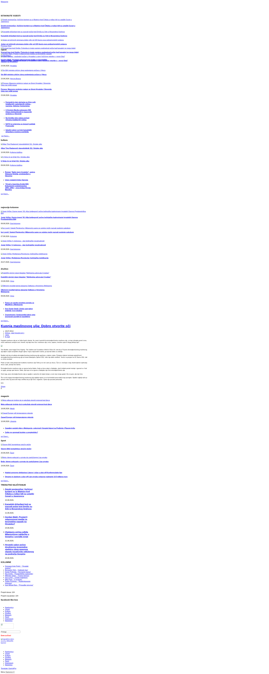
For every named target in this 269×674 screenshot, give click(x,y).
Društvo (8, 613)
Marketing (8, 621)
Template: (5, 668)
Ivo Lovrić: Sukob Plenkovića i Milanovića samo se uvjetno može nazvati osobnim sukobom (37, 232)
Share (3, 386)
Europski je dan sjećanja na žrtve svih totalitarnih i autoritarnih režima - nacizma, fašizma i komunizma (21, 104)
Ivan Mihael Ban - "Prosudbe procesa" (19, 585)
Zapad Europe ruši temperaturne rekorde (17, 417)
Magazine (4, 2)
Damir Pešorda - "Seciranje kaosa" (18, 572)
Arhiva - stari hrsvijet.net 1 (14, 333)
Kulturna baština (16, 152)
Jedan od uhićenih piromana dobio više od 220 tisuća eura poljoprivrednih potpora (34, 44)
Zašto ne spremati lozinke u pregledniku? (21, 432)
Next (9, 46)
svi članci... (5, 136)
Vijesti (7, 609)
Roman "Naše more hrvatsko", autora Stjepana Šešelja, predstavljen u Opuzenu (20, 174)
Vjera (12, 281)
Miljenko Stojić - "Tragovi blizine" (17, 576)
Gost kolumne (15, 223)
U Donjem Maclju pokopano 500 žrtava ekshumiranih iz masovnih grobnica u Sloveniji (19, 112)
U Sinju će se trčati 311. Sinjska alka (15, 161)
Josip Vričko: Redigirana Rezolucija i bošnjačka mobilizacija (24, 258)
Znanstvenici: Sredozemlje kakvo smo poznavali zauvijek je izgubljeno (20, 316)
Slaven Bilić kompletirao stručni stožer (16, 449)
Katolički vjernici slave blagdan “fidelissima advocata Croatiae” (26, 277)
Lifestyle (13, 421)
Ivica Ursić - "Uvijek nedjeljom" (16, 577)
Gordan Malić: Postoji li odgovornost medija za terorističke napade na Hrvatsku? (16, 520)
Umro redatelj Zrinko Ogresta (16, 180)
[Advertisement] (69, 7)
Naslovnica (9, 607)
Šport (12, 453)
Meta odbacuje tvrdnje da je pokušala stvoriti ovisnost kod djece (26, 404)
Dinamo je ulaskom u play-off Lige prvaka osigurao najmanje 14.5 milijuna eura (36, 477)
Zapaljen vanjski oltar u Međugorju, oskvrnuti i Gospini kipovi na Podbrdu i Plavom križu (40, 428)
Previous (4, 46)
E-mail (7, 337)
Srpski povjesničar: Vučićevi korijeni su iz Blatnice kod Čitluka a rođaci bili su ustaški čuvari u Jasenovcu (19, 492)
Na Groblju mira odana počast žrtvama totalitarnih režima (17, 119)
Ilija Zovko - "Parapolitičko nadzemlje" (19, 574)
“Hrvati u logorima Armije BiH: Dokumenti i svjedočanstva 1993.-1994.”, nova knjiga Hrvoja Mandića (18, 187)
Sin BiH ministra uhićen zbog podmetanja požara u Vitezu (24, 74)
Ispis (7, 335)
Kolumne (13, 236)
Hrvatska (13, 66)
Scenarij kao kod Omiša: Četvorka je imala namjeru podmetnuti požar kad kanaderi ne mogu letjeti (39, 52)
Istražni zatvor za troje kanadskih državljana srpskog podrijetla (19, 131)
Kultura (7, 611)
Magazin (8, 615)
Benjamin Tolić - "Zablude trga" (16, 570)
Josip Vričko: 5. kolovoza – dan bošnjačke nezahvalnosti (23, 245)
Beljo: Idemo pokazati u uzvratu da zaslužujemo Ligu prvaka (25, 461)
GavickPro (12, 668)
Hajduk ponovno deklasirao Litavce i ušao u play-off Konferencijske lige (33, 473)
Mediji (12, 408)
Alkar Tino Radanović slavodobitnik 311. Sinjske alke (22, 148)
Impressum (9, 619)
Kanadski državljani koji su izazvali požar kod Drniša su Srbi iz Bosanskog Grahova (34, 36)
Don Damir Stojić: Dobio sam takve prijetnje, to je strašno (19, 310)
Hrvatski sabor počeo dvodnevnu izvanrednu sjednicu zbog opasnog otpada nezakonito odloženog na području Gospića (19, 549)
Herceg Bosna (15, 79)
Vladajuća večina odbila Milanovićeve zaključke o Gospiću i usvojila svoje (17, 534)
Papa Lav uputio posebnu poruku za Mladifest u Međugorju (19, 304)
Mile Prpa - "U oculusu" (13, 579)
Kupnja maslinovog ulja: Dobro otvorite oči (36, 326)
